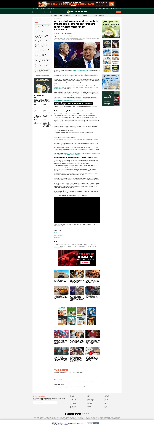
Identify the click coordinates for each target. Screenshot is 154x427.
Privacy (58, 417)
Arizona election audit (60, 38)
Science (95, 15)
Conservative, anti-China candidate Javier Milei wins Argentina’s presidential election (77, 281)
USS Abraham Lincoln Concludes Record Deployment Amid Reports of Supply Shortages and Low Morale (42, 45)
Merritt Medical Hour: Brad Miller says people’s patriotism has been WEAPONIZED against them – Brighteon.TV (60, 342)
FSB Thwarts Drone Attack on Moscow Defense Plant (42, 41)
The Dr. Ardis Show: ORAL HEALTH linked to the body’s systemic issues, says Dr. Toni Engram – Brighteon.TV (77, 341)
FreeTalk (105, 404)
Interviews (48, 8)
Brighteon (37, 8)
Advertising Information (74, 404)
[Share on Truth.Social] (68, 36)
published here (66, 419)
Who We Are (72, 396)
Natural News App (90, 402)
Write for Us (72, 402)
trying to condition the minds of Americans (83, 70)
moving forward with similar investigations (76, 170)
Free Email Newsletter (73, 399)
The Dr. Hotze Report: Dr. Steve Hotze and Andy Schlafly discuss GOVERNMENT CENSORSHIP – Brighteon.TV (91, 359)
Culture (60, 15)
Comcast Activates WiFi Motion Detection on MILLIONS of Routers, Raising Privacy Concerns (41, 55)
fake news (69, 246)
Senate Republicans (79, 39)
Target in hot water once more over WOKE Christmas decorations (61, 281)
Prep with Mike (43, 8)
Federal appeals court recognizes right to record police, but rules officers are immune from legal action (42, 50)
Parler (105, 400)
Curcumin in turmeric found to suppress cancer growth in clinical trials (60, 297)
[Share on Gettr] (70, 36)
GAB (105, 407)
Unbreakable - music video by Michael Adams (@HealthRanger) (47, 107)
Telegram (106, 399)
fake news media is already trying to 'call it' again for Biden (83, 91)
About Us (112, 8)
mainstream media (64, 39)
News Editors (76, 295)
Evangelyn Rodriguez (62, 295)
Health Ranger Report (38, 95)
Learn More (90, 423)
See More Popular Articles (42, 75)
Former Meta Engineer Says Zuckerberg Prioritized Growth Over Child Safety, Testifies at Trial (42, 70)
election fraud (94, 38)
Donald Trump (85, 38)
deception (76, 38)
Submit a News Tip (73, 406)
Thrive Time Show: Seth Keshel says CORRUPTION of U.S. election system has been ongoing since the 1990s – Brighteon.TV (92, 342)
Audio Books (53, 8)
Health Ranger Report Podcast (92, 400)
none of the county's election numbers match (73, 119)
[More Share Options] (73, 36)
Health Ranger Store (90, 399)
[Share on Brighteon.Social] (55, 36)
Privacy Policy (72, 407)
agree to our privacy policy (62, 424)
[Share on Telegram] (63, 36)
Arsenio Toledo (92, 279)
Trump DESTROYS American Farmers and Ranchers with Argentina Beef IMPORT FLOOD (38, 122)
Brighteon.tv (67, 38)
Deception (59, 18)
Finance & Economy (77, 15)
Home (33, 8)
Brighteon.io (106, 396)
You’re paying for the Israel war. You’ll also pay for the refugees (91, 297)
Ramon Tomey (61, 279)
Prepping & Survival (87, 15)
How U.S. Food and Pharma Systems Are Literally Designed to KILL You (38, 107)
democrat (80, 38)
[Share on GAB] (65, 36)
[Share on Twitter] (60, 36)
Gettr (105, 403)
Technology (101, 15)
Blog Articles (89, 404)
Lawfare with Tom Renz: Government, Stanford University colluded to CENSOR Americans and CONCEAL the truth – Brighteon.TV (61, 359)
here (86, 195)
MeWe (105, 406)
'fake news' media (58, 88)
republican (70, 39)
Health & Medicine (67, 15)
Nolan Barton (63, 33)
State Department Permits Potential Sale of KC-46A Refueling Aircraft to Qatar (42, 26)
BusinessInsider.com (58, 235)
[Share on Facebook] (58, 36)
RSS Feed (89, 406)
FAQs (116, 8)
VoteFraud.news (60, 228)
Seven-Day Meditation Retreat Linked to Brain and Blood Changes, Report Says (42, 31)
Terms (61, 417)
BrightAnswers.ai (99, 8)
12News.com (57, 237)
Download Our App (106, 8)
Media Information (73, 403)
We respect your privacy (37, 404)
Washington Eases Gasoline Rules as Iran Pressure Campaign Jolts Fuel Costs (42, 65)
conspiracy (72, 38)
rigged (74, 39)
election (89, 38)
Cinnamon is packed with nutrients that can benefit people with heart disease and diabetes (92, 281)
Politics (55, 15)
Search (120, 8)
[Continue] (56, 402)
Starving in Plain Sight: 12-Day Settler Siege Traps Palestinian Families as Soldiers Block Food (42, 36)
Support (71, 400)
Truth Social (106, 402)
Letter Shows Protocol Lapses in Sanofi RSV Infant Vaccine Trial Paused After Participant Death (42, 60)
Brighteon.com (57, 232)
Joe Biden (58, 39)
